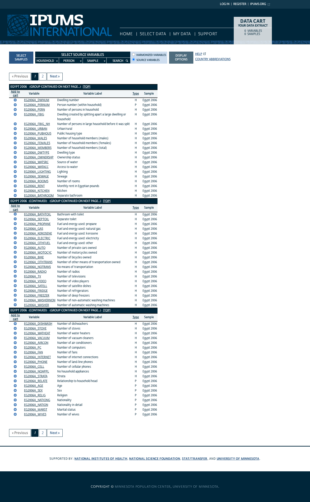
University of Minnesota (238, 459)
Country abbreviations (213, 59)
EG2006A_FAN (33, 352)
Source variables (148, 60)
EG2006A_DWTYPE (36, 153)
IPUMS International (16, 11)
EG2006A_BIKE (34, 257)
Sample (92, 61)
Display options (181, 58)
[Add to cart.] (15, 100)
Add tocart (15, 94)
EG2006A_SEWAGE (36, 177)
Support (207, 34)
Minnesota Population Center (143, 487)
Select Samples (21, 58)
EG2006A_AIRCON (36, 343)
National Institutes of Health (100, 459)
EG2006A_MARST (35, 410)
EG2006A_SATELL (35, 286)
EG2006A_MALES (35, 138)
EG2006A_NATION (36, 405)
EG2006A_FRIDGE (36, 291)
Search (118, 61)
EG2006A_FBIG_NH (37, 124)
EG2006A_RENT (34, 186)
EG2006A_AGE (33, 386)
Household (45, 61)
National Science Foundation (154, 459)
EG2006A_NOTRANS (37, 267)
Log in (224, 4)
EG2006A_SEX (33, 391)
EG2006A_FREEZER (36, 296)
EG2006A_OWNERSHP (39, 157)
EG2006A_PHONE (35, 362)
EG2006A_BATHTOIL (37, 214)
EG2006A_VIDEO (35, 281)
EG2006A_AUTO (34, 248)
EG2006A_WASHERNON (39, 300)
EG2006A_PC (32, 348)
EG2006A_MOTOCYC (38, 253)
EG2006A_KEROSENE (38, 234)
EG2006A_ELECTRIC (37, 238)
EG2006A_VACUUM (37, 338)
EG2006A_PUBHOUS (37, 134)
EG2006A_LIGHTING (37, 172)
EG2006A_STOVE (35, 329)
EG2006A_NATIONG (37, 400)
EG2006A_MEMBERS (38, 148)
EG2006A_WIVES (35, 414)
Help (198, 54)
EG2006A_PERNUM (37, 105)
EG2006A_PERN (34, 110)
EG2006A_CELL (34, 367)
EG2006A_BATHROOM (39, 196)
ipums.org (258, 4)
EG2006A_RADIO (35, 272)
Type (136, 94)
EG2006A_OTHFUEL (37, 243)
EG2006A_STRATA (35, 376)
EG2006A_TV (32, 277)
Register (239, 4)
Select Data (153, 34)
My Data (182, 34)
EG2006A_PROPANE (37, 224)
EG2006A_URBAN (35, 129)
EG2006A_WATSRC (36, 162)
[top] (86, 87)
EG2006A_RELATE (35, 381)
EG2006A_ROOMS (36, 181)
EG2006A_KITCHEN (36, 191)
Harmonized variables (151, 55)
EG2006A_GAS (33, 229)
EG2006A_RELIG (35, 395)
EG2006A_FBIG (34, 114)
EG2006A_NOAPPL (36, 372)
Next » (55, 76)
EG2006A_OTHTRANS (38, 262)
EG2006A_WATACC (36, 167)
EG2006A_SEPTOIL (36, 219)
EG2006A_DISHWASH (38, 324)
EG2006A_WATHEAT (37, 333)
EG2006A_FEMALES (37, 143)
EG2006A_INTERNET (37, 357)
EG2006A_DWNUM (36, 100)
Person (68, 61)
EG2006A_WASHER (36, 305)
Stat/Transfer (194, 459)
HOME (126, 34)
